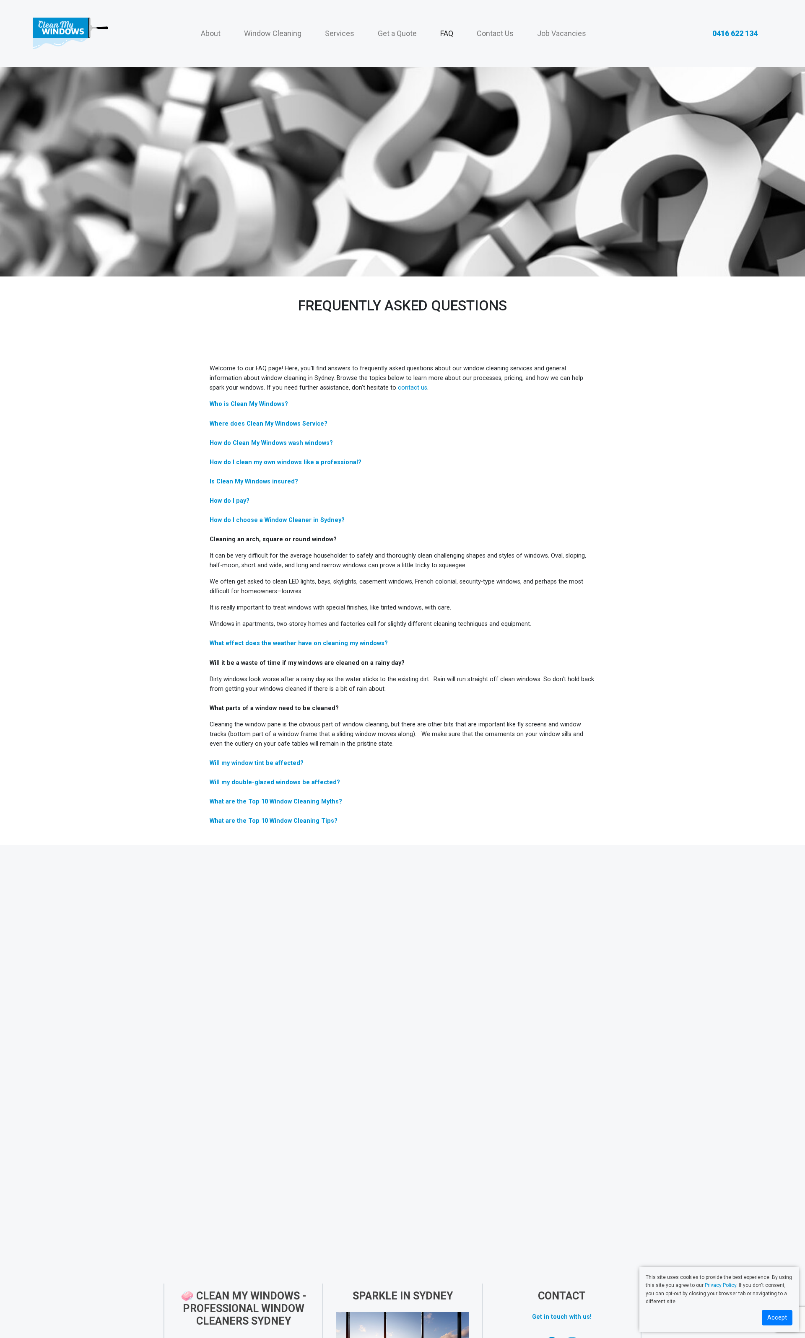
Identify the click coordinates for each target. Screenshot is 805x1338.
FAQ (446, 33)
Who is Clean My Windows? (249, 404)
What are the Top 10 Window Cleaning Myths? (276, 801)
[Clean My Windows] (70, 33)
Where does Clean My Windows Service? (268, 423)
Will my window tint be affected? (257, 763)
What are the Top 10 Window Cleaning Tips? (274, 820)
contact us (412, 387)
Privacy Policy (720, 1285)
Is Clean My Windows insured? (254, 481)
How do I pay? (229, 500)
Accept (777, 1317)
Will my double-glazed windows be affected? (275, 782)
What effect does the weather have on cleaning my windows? (299, 643)
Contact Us (495, 33)
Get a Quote (397, 33)
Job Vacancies (561, 33)
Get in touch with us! (562, 1316)
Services (339, 33)
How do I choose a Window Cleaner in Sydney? (277, 520)
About (211, 33)
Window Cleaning (272, 33)
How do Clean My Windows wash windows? (271, 443)
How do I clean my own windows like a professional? (285, 462)
